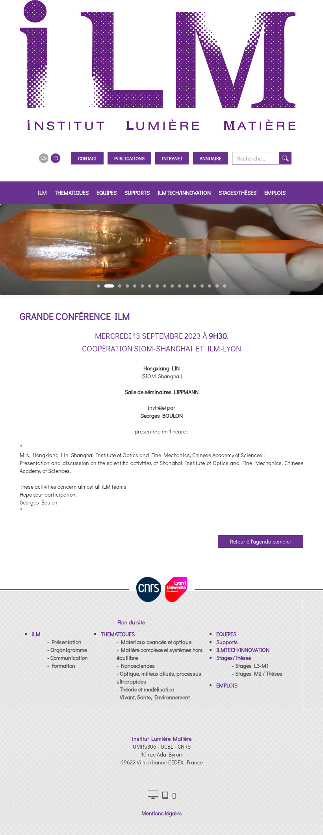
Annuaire (210, 158)
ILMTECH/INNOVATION (184, 192)
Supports (137, 192)
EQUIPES (107, 192)
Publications (129, 158)
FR (56, 158)
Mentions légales (161, 813)
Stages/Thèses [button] (237, 192)
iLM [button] (42, 192)
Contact (87, 158)
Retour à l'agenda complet (260, 541)
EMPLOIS (275, 192)
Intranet (172, 158)
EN (43, 158)
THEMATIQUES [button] (72, 192)
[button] (36, 634)
